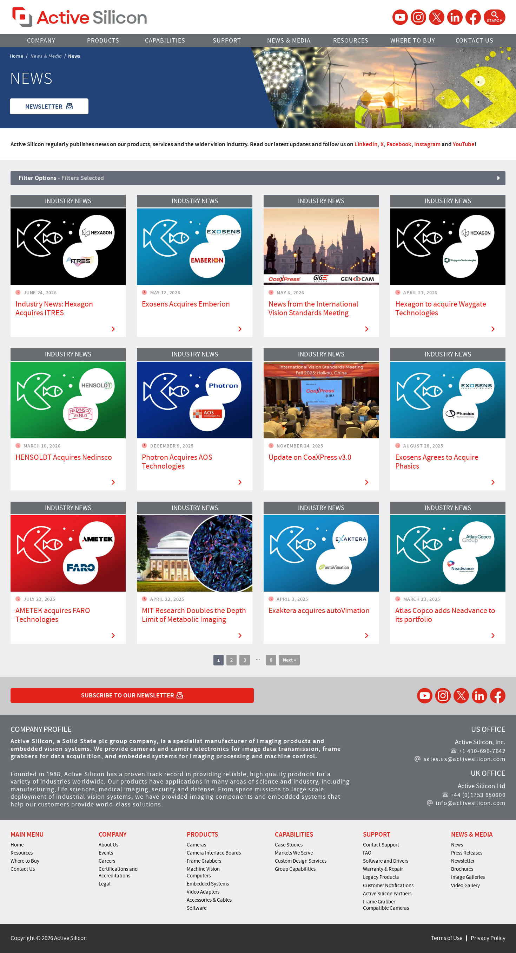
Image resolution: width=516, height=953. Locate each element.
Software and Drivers (385, 861)
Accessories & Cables (209, 900)
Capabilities (165, 41)
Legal (105, 884)
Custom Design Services (300, 861)
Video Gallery (465, 885)
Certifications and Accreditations (118, 872)
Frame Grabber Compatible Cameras (386, 905)
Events (106, 853)
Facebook (398, 144)
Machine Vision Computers (203, 872)
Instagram (427, 144)
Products (103, 41)
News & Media (289, 41)
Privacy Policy (488, 938)
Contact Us (475, 41)
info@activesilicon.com (470, 803)
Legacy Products (381, 877)
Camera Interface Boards (214, 853)
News (457, 845)
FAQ (367, 853)
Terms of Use (446, 938)
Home (17, 55)
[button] (494, 17)
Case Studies (289, 845)
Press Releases (466, 853)
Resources (351, 41)
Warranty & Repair (383, 869)
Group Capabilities (295, 869)
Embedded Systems (208, 884)
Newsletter (463, 861)
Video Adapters (203, 892)
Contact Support (381, 845)
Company (41, 41)
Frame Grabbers (204, 861)
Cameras (196, 845)
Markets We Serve (294, 853)
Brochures (462, 869)
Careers (107, 861)
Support (227, 41)
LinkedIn (366, 144)
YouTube (464, 144)
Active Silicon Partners (387, 893)
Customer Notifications (388, 885)
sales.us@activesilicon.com (464, 759)
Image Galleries (468, 877)
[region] (258, 144)
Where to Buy (412, 41)
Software (196, 908)
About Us (108, 845)
